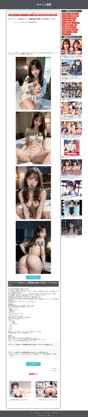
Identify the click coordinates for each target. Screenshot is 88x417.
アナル (70, 20)
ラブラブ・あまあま (66, 34)
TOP (31, 412)
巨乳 (43, 15)
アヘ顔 (63, 25)
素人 (50, 15)
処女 (74, 20)
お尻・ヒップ (68, 32)
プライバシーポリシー (46, 412)
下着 (36, 15)
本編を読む (33, 364)
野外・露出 (64, 20)
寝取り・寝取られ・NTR (67, 18)
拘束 (69, 22)
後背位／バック (72, 27)
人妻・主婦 (64, 22)
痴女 (46, 15)
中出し (63, 13)
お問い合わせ (55, 412)
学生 (39, 15)
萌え (56, 15)
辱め (77, 16)
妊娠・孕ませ (75, 29)
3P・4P (71, 25)
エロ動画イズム (55, 368)
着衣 (63, 32)
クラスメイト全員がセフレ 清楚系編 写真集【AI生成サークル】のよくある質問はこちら (31, 344)
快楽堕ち (64, 29)
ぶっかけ (69, 16)
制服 (74, 16)
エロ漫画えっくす (55, 370)
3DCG (10, 15)
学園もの (74, 18)
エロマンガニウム (36, 412)
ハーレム (32, 15)
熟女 (76, 25)
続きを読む (33, 277)
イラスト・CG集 (24, 15)
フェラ (76, 13)
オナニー (75, 32)
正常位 (69, 29)
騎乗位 (63, 27)
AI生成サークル (16, 15)
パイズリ (64, 16)
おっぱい (68, 13)
